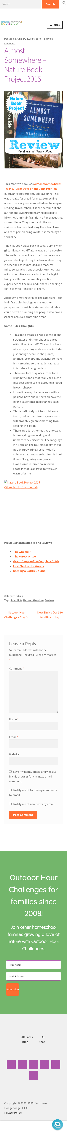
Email (13, 737)
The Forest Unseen (25, 556)
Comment (16, 668)
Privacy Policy (13, 1113)
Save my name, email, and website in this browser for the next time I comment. (32, 776)
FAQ (43, 1037)
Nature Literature (33, 600)
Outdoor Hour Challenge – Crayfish (17, 614)
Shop (42, 1042)
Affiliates (27, 1037)
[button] (64, 3)
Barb (38, 38)
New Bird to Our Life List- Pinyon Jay (50, 614)
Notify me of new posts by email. (34, 804)
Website (14, 754)
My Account (11, 1127)
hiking (19, 596)
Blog (25, 1042)
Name (14, 719)
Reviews (49, 600)
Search (33, 1127)
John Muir (16, 600)
